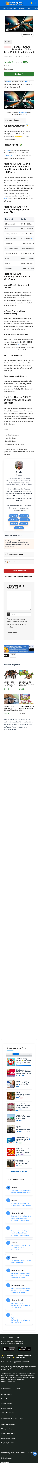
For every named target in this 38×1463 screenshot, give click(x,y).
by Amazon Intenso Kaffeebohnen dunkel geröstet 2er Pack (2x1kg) (20, 1305)
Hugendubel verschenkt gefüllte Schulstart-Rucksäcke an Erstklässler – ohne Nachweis (21, 1218)
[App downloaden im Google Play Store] (24, 1349)
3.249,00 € (7, 155)
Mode (32, 239)
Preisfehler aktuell (6, 1458)
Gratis (30, 8)
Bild (19, 345)
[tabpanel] (19, 1112)
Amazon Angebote (6, 1408)
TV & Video (8, 42)
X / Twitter (12, 520)
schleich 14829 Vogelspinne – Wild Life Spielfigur (10, 684)
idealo (9, 150)
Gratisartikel (18, 1368)
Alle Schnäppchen (6, 1394)
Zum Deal (18, 74)
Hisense (27, 82)
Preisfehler (22, 8)
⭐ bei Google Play (23, 1355)
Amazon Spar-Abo (6, 1403)
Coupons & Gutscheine (8, 1424)
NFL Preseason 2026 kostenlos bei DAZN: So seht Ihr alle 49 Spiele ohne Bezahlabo (21, 1275)
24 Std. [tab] (16, 1054)
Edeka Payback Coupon (8, 1438)
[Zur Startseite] (15, 3)
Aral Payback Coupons (8, 1433)
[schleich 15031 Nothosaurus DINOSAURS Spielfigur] (11, 695)
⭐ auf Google (19, 1357)
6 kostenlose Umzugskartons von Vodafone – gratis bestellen (21, 1204)
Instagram (24, 520)
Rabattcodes (31, 1368)
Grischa (19, 472)
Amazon (17, 65)
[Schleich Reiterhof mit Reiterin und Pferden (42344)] (26, 695)
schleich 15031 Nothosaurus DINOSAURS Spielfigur (11, 708)
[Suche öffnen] (27, 3)
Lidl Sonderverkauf (6, 1399)
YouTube (18, 527)
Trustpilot (6, 1357)
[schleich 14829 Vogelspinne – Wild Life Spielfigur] (11, 671)
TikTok (13, 523)
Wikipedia (12, 516)
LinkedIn (23, 523)
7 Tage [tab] (29, 1054)
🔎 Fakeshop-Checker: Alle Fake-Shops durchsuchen (21, 1262)
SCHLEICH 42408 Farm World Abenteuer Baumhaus (26, 684)
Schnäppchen (23, 112)
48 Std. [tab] (22, 1054)
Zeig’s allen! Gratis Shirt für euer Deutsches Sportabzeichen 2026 (21, 1192)
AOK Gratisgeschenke (7, 1413)
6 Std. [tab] (9, 1054)
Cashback (11, 1370)
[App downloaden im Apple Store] (9, 1349)
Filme (5, 198)
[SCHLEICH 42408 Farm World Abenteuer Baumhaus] (26, 671)
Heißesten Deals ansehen (19, 1171)
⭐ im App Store (7, 1355)
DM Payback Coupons (7, 1429)
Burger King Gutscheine (8, 1443)
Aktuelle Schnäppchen (9, 8)
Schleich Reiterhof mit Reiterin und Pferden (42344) (26, 708)
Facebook (23, 516)
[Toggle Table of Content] (22, 120)
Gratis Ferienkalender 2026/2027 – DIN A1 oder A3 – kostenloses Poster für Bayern (21, 1248)
